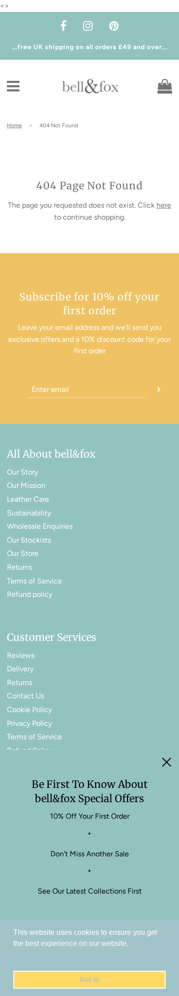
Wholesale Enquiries (40, 526)
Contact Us (25, 695)
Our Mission (26, 485)
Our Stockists (29, 540)
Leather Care (28, 499)
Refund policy (29, 594)
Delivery (20, 668)
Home (14, 125)
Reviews (20, 655)
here (164, 205)
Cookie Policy (29, 709)
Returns (19, 567)
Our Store (23, 553)
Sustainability (29, 513)
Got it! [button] (90, 979)
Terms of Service (34, 581)
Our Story (22, 472)
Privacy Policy (29, 723)
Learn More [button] (33, 956)
